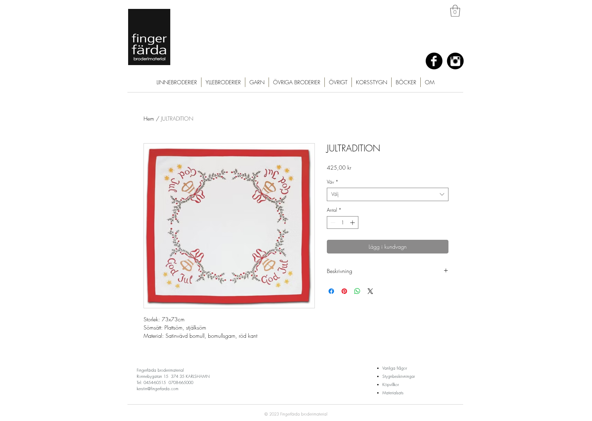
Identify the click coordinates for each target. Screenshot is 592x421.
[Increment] (353, 222)
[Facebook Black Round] (434, 61)
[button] (455, 11)
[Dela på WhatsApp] (357, 291)
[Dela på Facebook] (331, 291)
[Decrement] (332, 222)
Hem (149, 118)
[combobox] (387, 194)
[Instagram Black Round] (455, 61)
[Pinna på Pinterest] (344, 291)
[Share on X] (370, 291)
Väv (332, 181)
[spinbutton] (342, 222)
